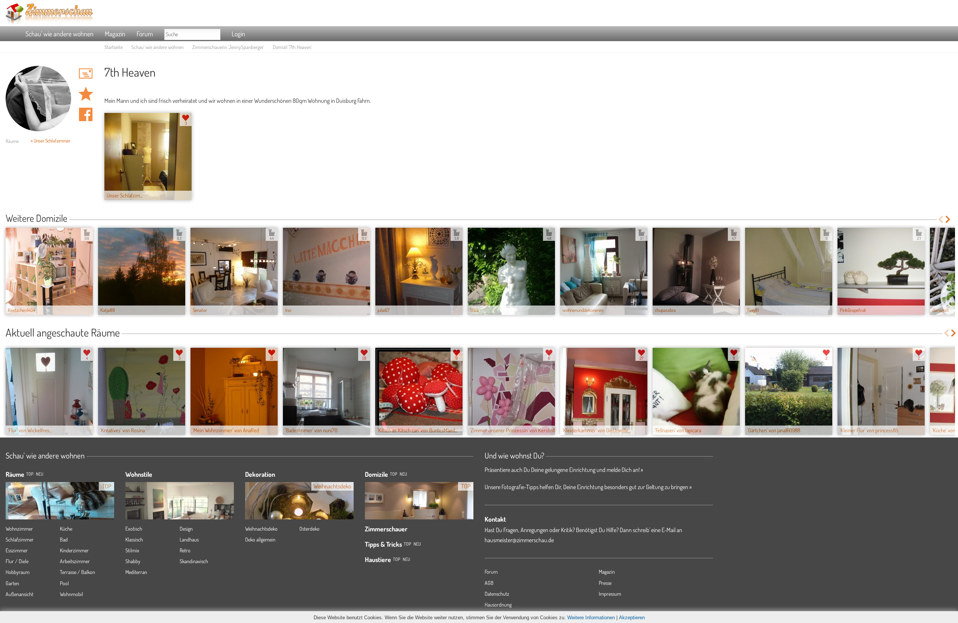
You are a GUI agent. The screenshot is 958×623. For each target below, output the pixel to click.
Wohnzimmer (19, 528)
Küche (66, 528)
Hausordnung (498, 604)
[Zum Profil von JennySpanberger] (38, 98)
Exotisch (133, 528)
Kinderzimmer (74, 550)
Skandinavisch (194, 561)
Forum (145, 34)
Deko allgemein (260, 539)
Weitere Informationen (591, 617)
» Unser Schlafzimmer (50, 141)
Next (948, 219)
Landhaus (189, 539)
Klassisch (134, 539)
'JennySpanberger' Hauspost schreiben (85, 73)
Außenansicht (19, 594)
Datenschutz (497, 593)
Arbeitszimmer (75, 561)
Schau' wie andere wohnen (59, 34)
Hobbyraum (18, 572)
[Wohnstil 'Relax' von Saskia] (179, 511)
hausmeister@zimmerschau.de (519, 540)
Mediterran (136, 572)
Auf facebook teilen (85, 114)
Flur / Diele (17, 561)
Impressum (610, 593)
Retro (185, 550)
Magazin (115, 34)
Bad (64, 539)
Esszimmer (17, 550)
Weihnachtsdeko (261, 528)
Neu (403, 474)
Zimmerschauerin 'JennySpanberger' (228, 47)
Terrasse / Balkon (77, 572)
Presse (605, 583)
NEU (39, 474)
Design (186, 528)
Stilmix (132, 550)
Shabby (132, 561)
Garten (12, 583)
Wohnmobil (71, 594)
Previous (941, 219)
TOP (29, 474)
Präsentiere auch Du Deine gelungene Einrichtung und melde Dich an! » (564, 469)
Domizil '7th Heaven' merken (85, 93)
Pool (64, 583)
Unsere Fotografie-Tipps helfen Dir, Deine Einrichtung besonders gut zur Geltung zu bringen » (588, 487)
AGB (489, 583)
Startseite (113, 47)
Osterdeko (309, 528)
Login (238, 34)
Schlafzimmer (20, 539)
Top (393, 474)
